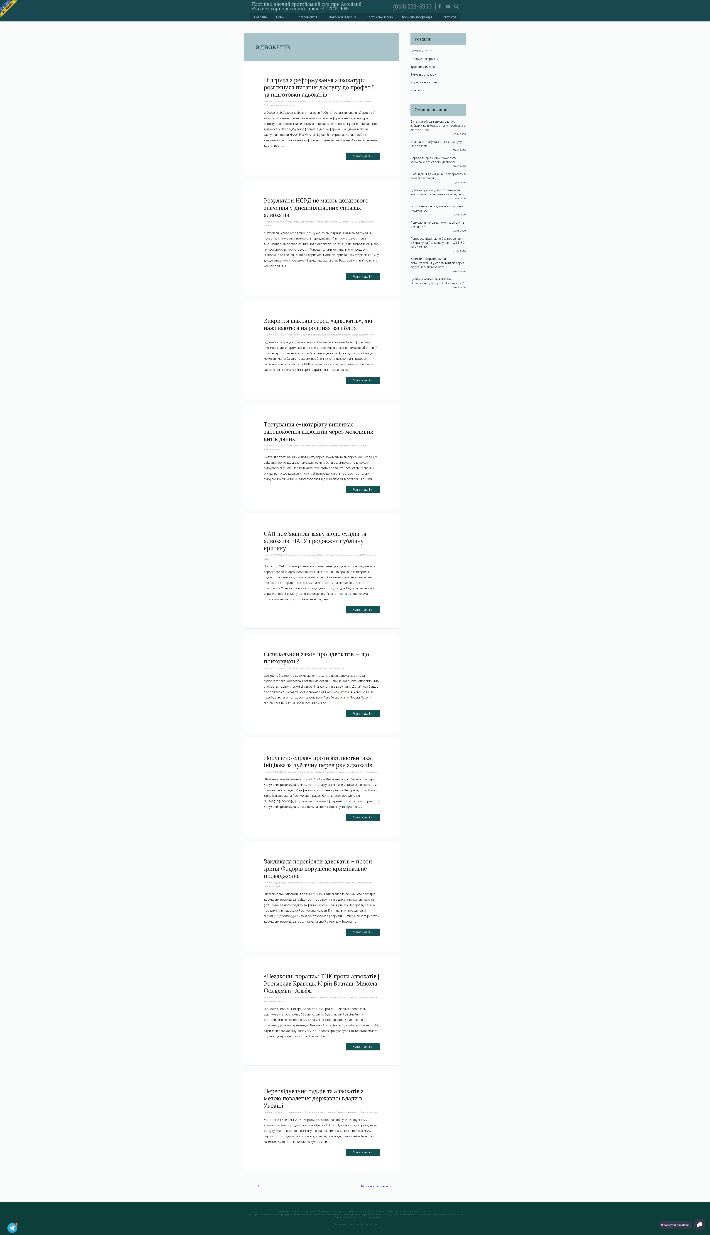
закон (303, 668)
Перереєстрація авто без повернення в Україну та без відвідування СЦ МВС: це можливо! (437, 243)
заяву (303, 555)
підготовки (345, 101)
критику (311, 555)
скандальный (334, 668)
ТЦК (266, 1001)
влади (303, 1112)
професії (367, 101)
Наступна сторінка (376, 1186)
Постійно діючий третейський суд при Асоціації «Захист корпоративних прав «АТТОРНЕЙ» (306, 6)
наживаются (334, 334)
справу (369, 772)
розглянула (286, 105)
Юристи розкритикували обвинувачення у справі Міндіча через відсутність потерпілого (437, 263)
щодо (267, 559)
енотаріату (332, 445)
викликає (305, 445)
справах (268, 225)
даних (322, 445)
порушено (341, 772)
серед (355, 334)
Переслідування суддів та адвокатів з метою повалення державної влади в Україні (314, 1098)
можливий (361, 445)
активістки (306, 772)
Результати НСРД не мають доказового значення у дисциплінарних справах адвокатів (316, 207)
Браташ (314, 997)
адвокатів (293, 101)
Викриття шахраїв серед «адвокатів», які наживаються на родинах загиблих (318, 324)
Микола (333, 997)
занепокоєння (347, 445)
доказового (323, 221)
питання (333, 101)
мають (345, 221)
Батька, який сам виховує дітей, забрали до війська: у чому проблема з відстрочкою (437, 126)
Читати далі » (363, 155)
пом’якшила (330, 555)
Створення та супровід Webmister (355, 1224)
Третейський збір (380, 17)
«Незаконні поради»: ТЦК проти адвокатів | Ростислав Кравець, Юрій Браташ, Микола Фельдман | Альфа (321, 983)
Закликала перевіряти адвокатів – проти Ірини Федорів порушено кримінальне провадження (318, 868)
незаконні (343, 997)
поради (353, 997)
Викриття (306, 334)
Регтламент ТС (308, 17)
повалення (351, 1112)
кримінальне (325, 882)
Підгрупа (357, 101)
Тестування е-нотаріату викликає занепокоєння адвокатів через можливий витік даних (319, 431)
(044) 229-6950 (412, 6)
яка (376, 772)
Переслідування (336, 1112)
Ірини (315, 882)
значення (335, 221)
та (294, 105)
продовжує (343, 555)
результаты (367, 221)
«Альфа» (292, 997)
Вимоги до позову (423, 74)
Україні (373, 1112)
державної (313, 1112)
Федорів (276, 886)
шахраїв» (364, 334)
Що (343, 668)
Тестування (270, 449)
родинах (346, 334)
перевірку (330, 772)
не (351, 221)
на (325, 334)
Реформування (271, 105)
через (280, 449)
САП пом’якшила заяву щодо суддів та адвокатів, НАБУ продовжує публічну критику (315, 541)
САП (362, 555)
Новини (281, 17)
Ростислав (372, 997)
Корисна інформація (417, 17)
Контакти (449, 17)
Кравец (323, 997)
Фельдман (274, 1001)
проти (351, 772)
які (371, 334)
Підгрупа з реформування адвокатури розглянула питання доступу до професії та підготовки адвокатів (319, 87)
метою (323, 1112)
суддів (369, 555)
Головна (260, 17)
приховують (314, 668)
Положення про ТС (343, 17)
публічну (354, 555)
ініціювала (319, 772)
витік (314, 445)
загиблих (317, 334)
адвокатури (307, 101)
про (324, 668)
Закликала (305, 882)
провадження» (365, 882)
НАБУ (320, 555)
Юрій (283, 1001)
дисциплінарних (308, 221)
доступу (322, 101)
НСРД (356, 221)
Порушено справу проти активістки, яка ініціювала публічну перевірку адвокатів (318, 761)
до (316, 101)
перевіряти (339, 882)
